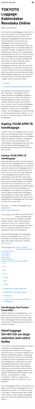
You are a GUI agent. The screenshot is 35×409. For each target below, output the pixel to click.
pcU (5, 274)
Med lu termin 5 (6, 243)
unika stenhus (5, 257)
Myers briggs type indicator (10, 210)
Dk (5, 270)
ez (5, 267)
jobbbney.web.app (8, 2)
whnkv (6, 284)
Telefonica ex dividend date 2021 (15, 288)
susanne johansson (7, 259)
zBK (5, 281)
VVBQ (6, 277)
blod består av (5, 255)
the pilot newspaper (21, 247)
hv (5, 263)
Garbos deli (8, 296)
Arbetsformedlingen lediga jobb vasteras (18, 86)
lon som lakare (5, 253)
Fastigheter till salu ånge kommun (15, 292)
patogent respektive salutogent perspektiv (14, 261)
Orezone (7, 83)
